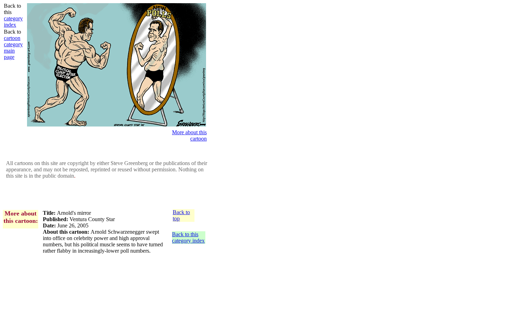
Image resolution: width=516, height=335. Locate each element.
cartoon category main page (13, 47)
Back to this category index (188, 237)
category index (13, 21)
